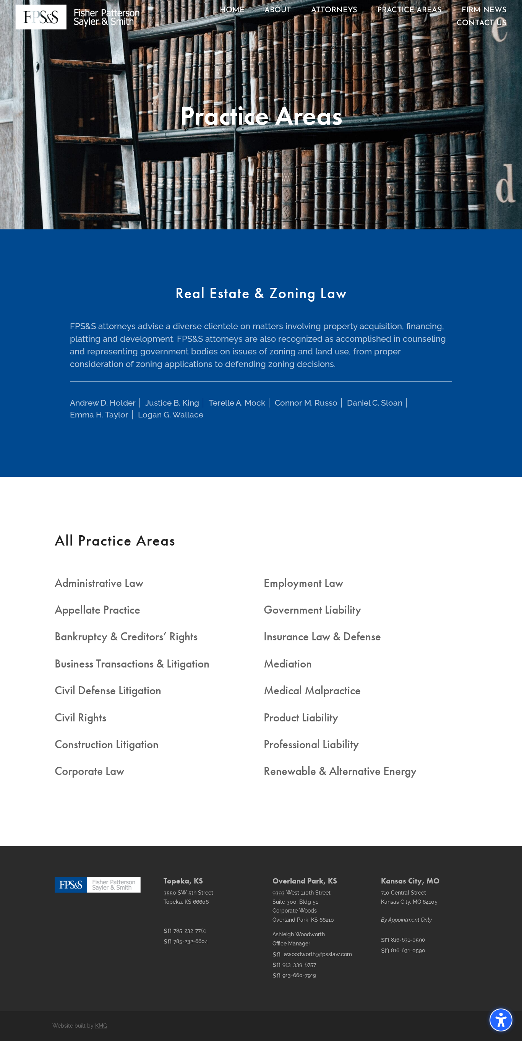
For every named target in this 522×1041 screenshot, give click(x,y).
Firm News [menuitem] (484, 10)
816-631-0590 (403, 940)
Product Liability (301, 717)
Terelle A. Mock (237, 403)
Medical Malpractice (312, 690)
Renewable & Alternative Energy (340, 770)
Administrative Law (99, 582)
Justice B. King (172, 403)
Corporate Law (89, 770)
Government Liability (312, 609)
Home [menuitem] (232, 10)
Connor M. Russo (306, 403)
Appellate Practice (97, 609)
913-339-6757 (294, 964)
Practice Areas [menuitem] (409, 10)
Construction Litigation (107, 744)
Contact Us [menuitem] (482, 23)
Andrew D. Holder (103, 403)
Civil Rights (80, 717)
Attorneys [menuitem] (334, 10)
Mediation (288, 663)
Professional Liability (311, 744)
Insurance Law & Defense (322, 636)
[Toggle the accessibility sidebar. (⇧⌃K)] (501, 1020)
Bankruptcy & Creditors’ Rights (126, 636)
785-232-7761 (185, 930)
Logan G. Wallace (170, 414)
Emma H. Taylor (99, 414)
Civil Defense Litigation (108, 690)
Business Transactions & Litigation (132, 663)
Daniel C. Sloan (374, 403)
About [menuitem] (277, 10)
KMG (101, 1026)
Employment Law (303, 582)
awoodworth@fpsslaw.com (312, 954)
